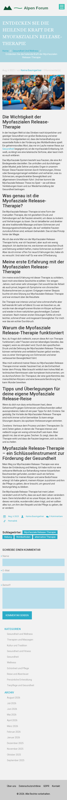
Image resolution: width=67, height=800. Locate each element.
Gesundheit (8, 149)
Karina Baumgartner (31, 70)
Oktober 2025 (14, 754)
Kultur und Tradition (17, 645)
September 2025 (15, 760)
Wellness (11, 662)
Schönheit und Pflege (18, 668)
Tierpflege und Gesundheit (20, 685)
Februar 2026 (14, 732)
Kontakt (56, 786)
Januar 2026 (13, 737)
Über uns (11, 786)
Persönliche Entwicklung (19, 679)
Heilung (8, 537)
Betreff (6, 585)
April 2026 (12, 720)
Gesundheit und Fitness (19, 651)
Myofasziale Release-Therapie (40, 532)
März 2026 (12, 726)
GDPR (46, 786)
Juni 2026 (12, 709)
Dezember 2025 (15, 743)
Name (5, 556)
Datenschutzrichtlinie (30, 786)
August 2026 (13, 697)
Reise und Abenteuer (18, 674)
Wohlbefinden (23, 537)
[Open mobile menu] (62, 6)
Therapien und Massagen (20, 639)
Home (5, 51)
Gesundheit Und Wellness (26, 51)
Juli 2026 (11, 703)
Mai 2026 (11, 714)
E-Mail (5, 570)
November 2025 (15, 749)
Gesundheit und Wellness (20, 634)
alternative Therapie (45, 537)
